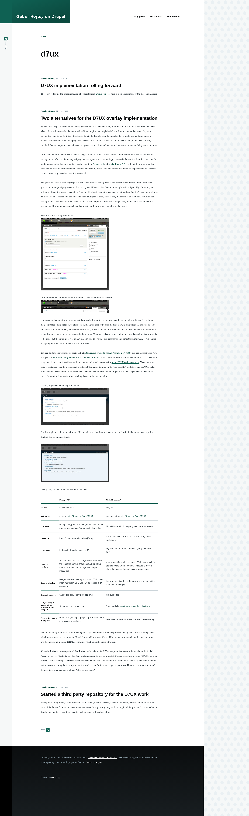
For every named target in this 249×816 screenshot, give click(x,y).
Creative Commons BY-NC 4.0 (102, 757)
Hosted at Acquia (94, 762)
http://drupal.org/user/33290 (80, 516)
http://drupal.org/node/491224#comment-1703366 (76, 357)
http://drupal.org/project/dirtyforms (134, 606)
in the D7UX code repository (125, 362)
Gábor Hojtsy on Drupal (40, 16)
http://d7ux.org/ (103, 93)
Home (43, 36)
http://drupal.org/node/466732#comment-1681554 (107, 352)
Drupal (54, 777)
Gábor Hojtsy (49, 78)
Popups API (98, 163)
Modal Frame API (117, 163)
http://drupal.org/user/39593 (133, 516)
